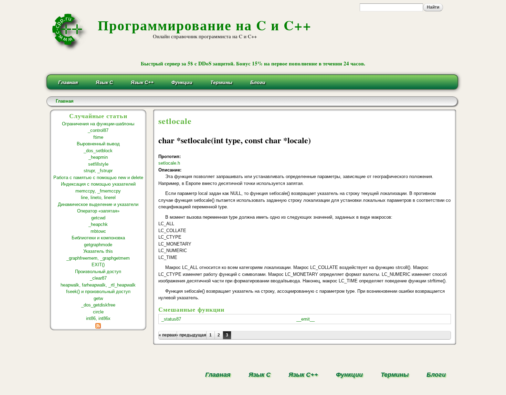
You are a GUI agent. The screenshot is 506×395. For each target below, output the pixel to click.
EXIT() (98, 264)
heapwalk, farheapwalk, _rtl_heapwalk (98, 285)
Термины (221, 82)
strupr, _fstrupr (98, 170)
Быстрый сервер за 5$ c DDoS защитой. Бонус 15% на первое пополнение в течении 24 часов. (253, 63)
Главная (68, 82)
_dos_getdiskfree (98, 305)
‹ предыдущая (191, 335)
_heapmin (98, 157)
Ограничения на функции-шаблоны (98, 123)
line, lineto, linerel (98, 197)
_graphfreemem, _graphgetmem (98, 258)
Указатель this (98, 251)
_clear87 (98, 278)
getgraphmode (98, 244)
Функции (181, 82)
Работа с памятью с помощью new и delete (98, 177)
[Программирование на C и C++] (70, 49)
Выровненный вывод (98, 143)
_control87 (98, 130)
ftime (98, 137)
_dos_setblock (98, 150)
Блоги (257, 82)
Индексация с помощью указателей (98, 184)
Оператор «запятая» (98, 211)
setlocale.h (169, 163)
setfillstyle (98, 164)
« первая (168, 335)
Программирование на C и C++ (205, 25)
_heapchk (98, 224)
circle (98, 311)
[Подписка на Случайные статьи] (98, 325)
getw (98, 298)
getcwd (98, 217)
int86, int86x (98, 318)
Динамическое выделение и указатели (98, 204)
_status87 (171, 319)
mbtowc (98, 231)
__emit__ (305, 319)
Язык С (104, 82)
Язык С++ (142, 82)
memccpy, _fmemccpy (98, 191)
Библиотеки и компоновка (98, 237)
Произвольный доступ (98, 271)
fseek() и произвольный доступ (98, 291)
